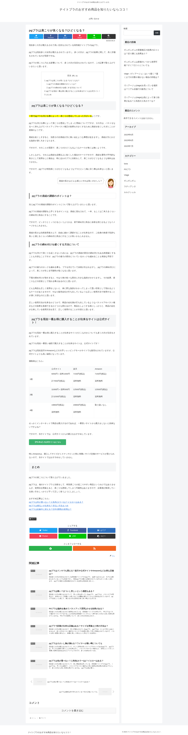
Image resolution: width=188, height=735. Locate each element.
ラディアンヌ (130, 186)
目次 (69, 75)
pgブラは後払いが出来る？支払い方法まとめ (48, 506)
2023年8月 (128, 140)
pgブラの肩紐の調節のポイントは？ (62, 84)
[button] (109, 36)
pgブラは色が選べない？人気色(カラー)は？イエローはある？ (56, 502)
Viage (126, 175)
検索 (126, 28)
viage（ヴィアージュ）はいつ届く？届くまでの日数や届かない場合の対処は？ (141, 75)
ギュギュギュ (130, 181)
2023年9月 (128, 135)
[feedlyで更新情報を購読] (50, 548)
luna (126, 164)
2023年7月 (128, 146)
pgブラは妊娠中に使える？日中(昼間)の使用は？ (50, 509)
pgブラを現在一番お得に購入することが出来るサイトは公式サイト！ (73, 91)
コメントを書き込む (72, 710)
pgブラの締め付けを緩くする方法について (65, 88)
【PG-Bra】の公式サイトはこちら (47, 442)
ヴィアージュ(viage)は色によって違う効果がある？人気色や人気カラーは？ (141, 99)
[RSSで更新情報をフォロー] (94, 548)
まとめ (48, 95)
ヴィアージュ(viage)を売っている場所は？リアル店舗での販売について (140, 87)
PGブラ (33, 519)
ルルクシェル (130, 192)
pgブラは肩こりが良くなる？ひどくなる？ (63, 80)
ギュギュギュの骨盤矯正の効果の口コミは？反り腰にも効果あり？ (141, 52)
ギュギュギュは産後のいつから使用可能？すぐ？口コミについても (140, 63)
